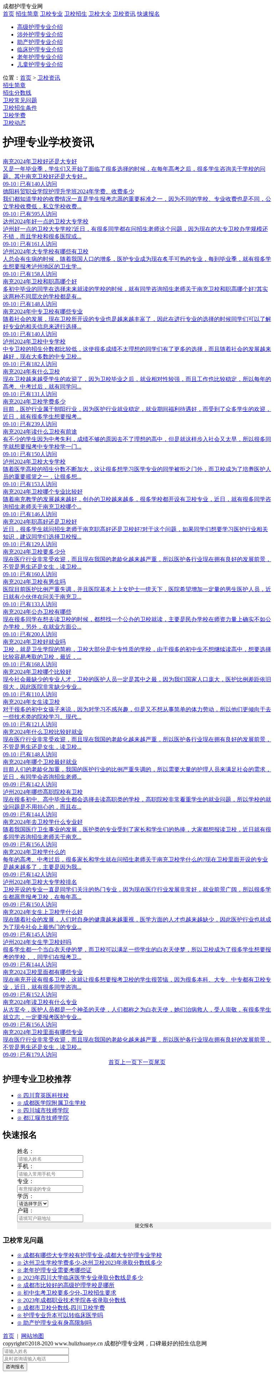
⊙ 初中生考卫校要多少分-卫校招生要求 (66, 1293)
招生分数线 (17, 93)
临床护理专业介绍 (40, 49)
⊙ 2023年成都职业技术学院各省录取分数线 (71, 1300)
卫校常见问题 (20, 100)
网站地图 (32, 1336)
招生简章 (27, 14)
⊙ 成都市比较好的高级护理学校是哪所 (66, 1285)
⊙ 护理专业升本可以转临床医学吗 (60, 1315)
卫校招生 (75, 14)
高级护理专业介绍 (40, 27)
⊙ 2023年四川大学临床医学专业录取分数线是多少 (80, 1278)
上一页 (128, 1062)
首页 (8, 14)
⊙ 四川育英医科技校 (43, 1095)
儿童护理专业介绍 (40, 64)
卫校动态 (14, 123)
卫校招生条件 (20, 108)
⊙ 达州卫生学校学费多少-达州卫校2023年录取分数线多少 (89, 1263)
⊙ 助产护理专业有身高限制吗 (54, 1323)
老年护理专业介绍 (40, 57)
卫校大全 (99, 14)
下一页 (145, 1062)
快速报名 (148, 14)
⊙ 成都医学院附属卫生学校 (51, 1103)
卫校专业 (51, 14)
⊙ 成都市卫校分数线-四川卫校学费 (61, 1308)
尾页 (160, 1062)
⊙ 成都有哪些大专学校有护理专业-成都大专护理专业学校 (89, 1255)
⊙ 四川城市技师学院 (43, 1110)
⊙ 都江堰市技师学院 (43, 1118)
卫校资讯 (124, 14)
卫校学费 (14, 115)
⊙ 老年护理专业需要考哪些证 (54, 1270)
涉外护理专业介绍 (40, 34)
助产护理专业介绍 (40, 42)
